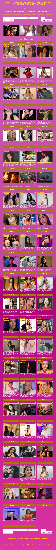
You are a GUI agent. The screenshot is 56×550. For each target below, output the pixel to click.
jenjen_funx (6, 465)
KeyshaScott (6, 339)
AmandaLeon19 (40, 402)
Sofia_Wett (22, 276)
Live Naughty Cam (40, 14)
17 (31, 18)
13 (20, 18)
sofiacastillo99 (40, 339)
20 (4, 20)
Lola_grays (22, 339)
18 (34, 18)
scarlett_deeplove (24, 150)
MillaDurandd (23, 297)
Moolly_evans (23, 465)
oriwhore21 (22, 44)
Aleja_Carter (6, 423)
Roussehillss (40, 150)
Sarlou (38, 86)
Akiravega (22, 23)
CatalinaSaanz (40, 276)
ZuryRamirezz (6, 255)
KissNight (5, 318)
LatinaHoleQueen (24, 212)
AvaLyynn (39, 23)
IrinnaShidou (23, 423)
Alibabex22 (6, 44)
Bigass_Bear (40, 423)
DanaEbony (39, 128)
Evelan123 (39, 381)
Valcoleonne (40, 360)
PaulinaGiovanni (41, 66)
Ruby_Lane (22, 381)
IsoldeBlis (39, 318)
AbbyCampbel (6, 108)
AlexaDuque (40, 170)
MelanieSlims (6, 276)
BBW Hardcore (49, 14)
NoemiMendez (23, 170)
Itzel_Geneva (6, 360)
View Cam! (11, 42)
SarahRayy (5, 170)
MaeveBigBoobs (7, 192)
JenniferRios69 (40, 192)
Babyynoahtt (23, 128)
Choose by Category (46, 20)
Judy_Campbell (7, 86)
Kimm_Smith (6, 150)
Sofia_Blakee (23, 86)
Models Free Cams (18, 14)
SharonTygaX (40, 108)
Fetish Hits (40, 548)
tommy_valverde (7, 381)
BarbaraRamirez (40, 212)
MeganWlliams (23, 507)
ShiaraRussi (39, 234)
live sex (46, 538)
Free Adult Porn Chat (8, 14)
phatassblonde (6, 128)
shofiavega (39, 465)
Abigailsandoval (7, 486)
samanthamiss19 (7, 23)
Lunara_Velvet (6, 297)
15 (25, 18)
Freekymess (6, 212)
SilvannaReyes (40, 444)
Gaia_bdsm (22, 402)
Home (43, 18)
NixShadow (22, 318)
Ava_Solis (39, 44)
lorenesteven (6, 234)
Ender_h (22, 444)
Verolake (22, 255)
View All (6, 18)
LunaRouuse (40, 297)
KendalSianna (6, 66)
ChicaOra (22, 192)
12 (17, 18)
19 (36, 18)
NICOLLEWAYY (40, 486)
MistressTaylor (6, 402)
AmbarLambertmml (41, 255)
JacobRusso (6, 507)
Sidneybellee (23, 108)
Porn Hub (34, 14)
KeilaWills (22, 66)
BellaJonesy (23, 234)
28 (10, 20)
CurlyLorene (23, 360)
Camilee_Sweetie (24, 486)
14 (22, 18)
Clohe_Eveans (6, 444)
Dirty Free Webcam (27, 14)
